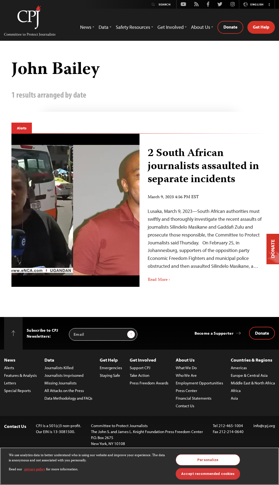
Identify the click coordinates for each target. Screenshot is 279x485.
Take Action (139, 375)
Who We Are (186, 375)
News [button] (85, 27)
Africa (236, 390)
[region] (139, 466)
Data (49, 360)
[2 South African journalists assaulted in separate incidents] (204, 210)
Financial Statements (193, 398)
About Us (185, 360)
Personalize (207, 460)
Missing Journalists (60, 382)
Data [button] (103, 27)
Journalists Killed (58, 367)
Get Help (261, 27)
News (9, 360)
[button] (269, 4)
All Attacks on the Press (64, 390)
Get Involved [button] (170, 27)
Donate (230, 27)
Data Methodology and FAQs (68, 398)
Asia (234, 398)
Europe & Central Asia (249, 375)
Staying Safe (110, 375)
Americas (239, 367)
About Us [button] (200, 27)
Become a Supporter (214, 333)
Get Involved (143, 360)
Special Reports (17, 390)
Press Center (186, 390)
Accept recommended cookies (207, 474)
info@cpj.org (264, 425)
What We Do (186, 367)
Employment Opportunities (199, 382)
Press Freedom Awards (149, 382)
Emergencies (111, 367)
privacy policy (34, 469)
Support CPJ (140, 367)
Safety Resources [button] (133, 27)
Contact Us (185, 405)
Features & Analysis (20, 375)
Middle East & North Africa (253, 382)
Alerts (21, 128)
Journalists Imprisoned (63, 375)
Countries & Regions (251, 360)
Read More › (159, 280)
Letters (10, 382)
